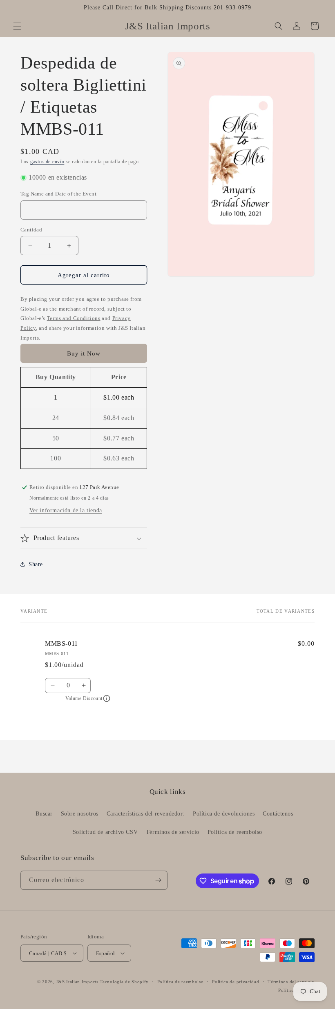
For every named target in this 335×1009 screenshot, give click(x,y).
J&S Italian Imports (77, 981)
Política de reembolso (180, 981)
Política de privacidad (235, 981)
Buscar (44, 814)
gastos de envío (47, 161)
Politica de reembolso (235, 832)
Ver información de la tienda (65, 510)
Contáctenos (278, 814)
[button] (17, 26)
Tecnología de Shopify (124, 981)
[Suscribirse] (158, 880)
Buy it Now (83, 353)
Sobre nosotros (79, 814)
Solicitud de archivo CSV (105, 832)
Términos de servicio (172, 832)
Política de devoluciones (224, 814)
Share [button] (36, 564)
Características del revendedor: (146, 814)
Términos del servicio (291, 981)
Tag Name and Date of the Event (58, 194)
